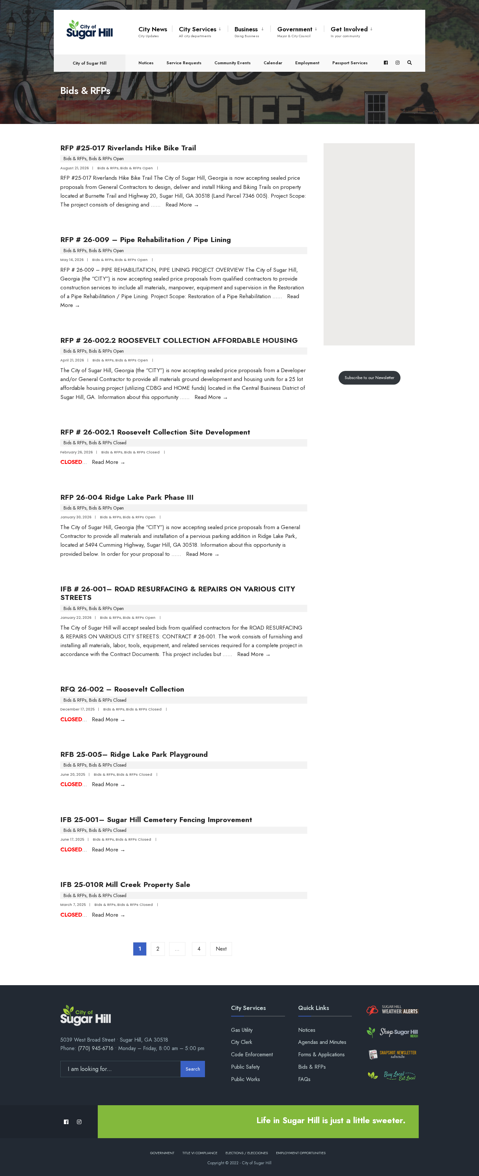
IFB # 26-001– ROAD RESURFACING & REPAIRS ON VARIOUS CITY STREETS (177, 593)
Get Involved (349, 31)
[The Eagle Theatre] (392, 1076)
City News (152, 31)
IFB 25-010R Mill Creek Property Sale (125, 884)
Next (221, 949)
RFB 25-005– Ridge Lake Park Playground (134, 754)
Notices (145, 63)
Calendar (273, 63)
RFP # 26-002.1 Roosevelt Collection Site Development (155, 432)
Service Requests (184, 63)
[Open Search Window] (409, 63)
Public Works (245, 1079)
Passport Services (350, 63)
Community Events (232, 63)
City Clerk (241, 1042)
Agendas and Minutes (322, 1042)
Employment (307, 63)
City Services (197, 31)
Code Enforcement (252, 1054)
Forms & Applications (321, 1054)
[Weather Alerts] (392, 1011)
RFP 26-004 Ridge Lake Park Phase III (127, 497)
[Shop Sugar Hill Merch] (392, 1033)
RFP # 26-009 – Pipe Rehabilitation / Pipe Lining (145, 239)
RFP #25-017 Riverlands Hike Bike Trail (128, 148)
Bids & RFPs (75, 158)
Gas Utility (242, 1030)
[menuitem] (200, 30)
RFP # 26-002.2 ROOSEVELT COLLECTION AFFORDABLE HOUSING (179, 340)
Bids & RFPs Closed (107, 442)
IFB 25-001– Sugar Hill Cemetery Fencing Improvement (156, 819)
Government (294, 31)
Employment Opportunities (301, 1152)
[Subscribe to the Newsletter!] (392, 1054)
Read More (182, 204)
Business (247, 31)
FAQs (304, 1079)
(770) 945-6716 (95, 1048)
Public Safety (245, 1067)
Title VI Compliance (199, 1152)
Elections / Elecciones (246, 1152)
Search (193, 1069)
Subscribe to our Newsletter (369, 377)
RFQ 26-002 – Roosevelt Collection (122, 689)
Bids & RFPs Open (106, 158)
